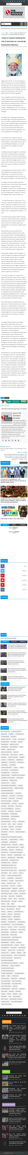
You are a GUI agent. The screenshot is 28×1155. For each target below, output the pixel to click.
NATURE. (3, 903)
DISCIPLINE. (20, 795)
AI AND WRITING (5, 741)
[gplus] (8, 1)
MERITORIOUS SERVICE (7, 893)
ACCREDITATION (5, 736)
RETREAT (13, 942)
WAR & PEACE (4, 999)
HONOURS (9, 855)
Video (20, 994)
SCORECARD (14, 947)
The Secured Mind (6, 986)
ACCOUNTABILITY (20, 734)
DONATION (15, 801)
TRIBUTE (3, 994)
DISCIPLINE (12, 795)
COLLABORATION (14, 770)
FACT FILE (3, 824)
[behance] (19, 1)
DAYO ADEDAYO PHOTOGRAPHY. (8, 785)
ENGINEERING (14, 813)
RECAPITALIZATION (16, 937)
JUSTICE (3, 875)
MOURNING (4, 898)
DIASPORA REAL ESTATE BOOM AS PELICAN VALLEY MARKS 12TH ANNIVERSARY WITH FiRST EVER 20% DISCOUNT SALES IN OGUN (17, 646)
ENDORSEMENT (5, 813)
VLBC (10, 996)
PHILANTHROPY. (12, 922)
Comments (23, 641)
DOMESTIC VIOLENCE (6, 801)
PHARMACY (4, 922)
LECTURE (11, 880)
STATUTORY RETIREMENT (7, 960)
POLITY (15, 927)
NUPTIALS (10, 911)
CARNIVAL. (22, 757)
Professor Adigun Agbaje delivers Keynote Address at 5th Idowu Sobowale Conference (17, 720)
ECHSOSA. (21, 803)
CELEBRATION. (19, 759)
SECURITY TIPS (20, 950)
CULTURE (13, 783)
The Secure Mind (5, 981)
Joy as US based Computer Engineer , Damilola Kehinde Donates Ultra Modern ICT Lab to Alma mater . (17, 712)
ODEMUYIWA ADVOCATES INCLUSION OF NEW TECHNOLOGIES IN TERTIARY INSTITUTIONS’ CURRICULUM (16, 689)
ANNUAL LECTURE (14, 744)
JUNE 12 (15, 873)
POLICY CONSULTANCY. (17, 924)
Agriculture (21, 739)
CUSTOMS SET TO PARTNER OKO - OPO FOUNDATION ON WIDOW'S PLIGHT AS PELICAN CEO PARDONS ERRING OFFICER (13, 481)
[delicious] (24, 1)
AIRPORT (20, 741)
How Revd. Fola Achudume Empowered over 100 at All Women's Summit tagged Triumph (17, 1056)
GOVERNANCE (4, 842)
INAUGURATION (11, 857)
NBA (8, 903)
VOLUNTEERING (16, 996)
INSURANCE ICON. (5, 862)
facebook (22, 524)
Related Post (5, 463)
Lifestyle (12, 885)
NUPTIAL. (3, 911)
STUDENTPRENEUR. (19, 973)
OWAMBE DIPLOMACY (6, 916)
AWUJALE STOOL (11, 749)
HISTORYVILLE (4, 852)
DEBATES (20, 785)
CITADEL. (22, 767)
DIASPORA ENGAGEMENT (7, 790)
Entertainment (5, 816)
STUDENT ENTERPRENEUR (7, 968)
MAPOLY (21, 888)
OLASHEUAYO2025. (18, 911)
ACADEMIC (11, 734)
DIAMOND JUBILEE (19, 788)
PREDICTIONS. (4, 929)
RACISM (21, 932)
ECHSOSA (14, 803)
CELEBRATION (11, 759)
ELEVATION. (18, 811)
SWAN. (8, 976)
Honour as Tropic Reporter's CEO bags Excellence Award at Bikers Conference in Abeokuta (17, 1120)
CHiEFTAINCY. (20, 762)
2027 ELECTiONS (5, 731)
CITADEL (16, 767)
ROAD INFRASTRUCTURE (7, 945)
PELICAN (10, 919)
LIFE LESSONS (4, 885)
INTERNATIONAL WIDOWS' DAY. (8, 865)
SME (24, 952)
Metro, (23, 49)
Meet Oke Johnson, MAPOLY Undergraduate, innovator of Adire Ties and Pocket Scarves (17, 1127)
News (12, 903)
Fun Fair (11, 831)
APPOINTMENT (4, 747)
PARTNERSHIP (16, 916)
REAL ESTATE (14, 934)
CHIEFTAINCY (12, 762)
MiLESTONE (22, 893)
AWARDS (3, 749)
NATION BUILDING (5, 901)
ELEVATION (11, 811)
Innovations (4, 860)
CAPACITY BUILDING (13, 757)
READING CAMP (5, 934)
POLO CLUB (22, 927)
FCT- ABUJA (4, 826)
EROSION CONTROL (6, 821)
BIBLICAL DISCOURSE (6, 752)
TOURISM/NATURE (5, 988)
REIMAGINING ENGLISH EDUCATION (9, 940)
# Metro (7, 398)
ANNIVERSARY (4, 744)
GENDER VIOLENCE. (20, 831)
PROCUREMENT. (5, 932)
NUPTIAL (18, 909)
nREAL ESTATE (21, 906)
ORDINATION (17, 914)
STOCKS (21, 963)
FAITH (9, 824)
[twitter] (6, 1)
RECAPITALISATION (5, 937)
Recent (5, 641)
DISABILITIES (4, 795)
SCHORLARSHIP (5, 947)
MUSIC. (15, 898)
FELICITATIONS (4, 829)
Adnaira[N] (23, 400)
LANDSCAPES (18, 878)
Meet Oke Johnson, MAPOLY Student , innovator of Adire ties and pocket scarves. (17, 1135)
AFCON (14, 739)
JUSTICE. (3, 878)
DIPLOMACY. (18, 793)
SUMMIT (3, 976)
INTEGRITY (14, 862)
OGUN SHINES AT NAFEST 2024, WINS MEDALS (12, 518)
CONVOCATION (13, 780)
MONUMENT (19, 896)
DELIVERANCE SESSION (7, 788)
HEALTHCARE (4, 849)
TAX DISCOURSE (5, 978)
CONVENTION (4, 780)
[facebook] (3, 1)
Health (22, 847)
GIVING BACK (4, 834)
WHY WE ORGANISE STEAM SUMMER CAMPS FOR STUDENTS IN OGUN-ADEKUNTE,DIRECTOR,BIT (17, 1048)
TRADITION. (22, 988)
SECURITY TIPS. (5, 952)
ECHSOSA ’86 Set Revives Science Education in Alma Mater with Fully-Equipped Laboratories (16, 662)
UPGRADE (15, 994)
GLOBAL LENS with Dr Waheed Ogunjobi (11, 837)
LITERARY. (19, 885)
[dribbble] (15, 1)
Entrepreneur (5, 819)
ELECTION (17, 808)
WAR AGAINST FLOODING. (16, 999)
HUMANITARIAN (18, 855)
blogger (5, 524)
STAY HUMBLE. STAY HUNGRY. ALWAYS (17, 1062)
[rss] (17, 1)
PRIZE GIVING (21, 929)
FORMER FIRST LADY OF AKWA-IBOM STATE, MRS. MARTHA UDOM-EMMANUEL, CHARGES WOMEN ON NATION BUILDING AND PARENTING (13, 500)
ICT (24, 855)
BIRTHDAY (16, 752)
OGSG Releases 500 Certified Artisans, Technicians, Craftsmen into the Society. (17, 697)
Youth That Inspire (6, 1004)
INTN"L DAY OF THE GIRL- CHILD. (9, 870)
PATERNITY (4, 919)
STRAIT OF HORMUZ (15, 965)
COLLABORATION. (5, 772)
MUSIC (10, 898)
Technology (14, 978)
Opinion (3, 914)
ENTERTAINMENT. (15, 816)
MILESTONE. (12, 896)
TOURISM (15, 986)
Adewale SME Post (6, 739)
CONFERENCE (19, 777)
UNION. (9, 994)
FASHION (20, 824)
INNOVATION (20, 857)
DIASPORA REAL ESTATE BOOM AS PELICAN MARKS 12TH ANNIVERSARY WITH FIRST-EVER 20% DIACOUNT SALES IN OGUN (17, 654)
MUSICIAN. (21, 898)
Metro (7, 33)
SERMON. (19, 952)
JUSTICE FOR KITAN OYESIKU (14, 875)
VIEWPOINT (4, 996)
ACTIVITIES (13, 736)
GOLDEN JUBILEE (14, 839)
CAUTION (3, 759)
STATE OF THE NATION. (6, 955)
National (14, 901)
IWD (10, 873)
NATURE (20, 901)
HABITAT (21, 844)
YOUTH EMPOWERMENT (16, 1001)
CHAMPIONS (4, 762)
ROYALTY (17, 945)
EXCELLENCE (21, 821)
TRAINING (11, 991)
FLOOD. (12, 829)
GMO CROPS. (4, 839)
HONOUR (3, 855)
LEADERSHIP (4, 880)
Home (2, 33)
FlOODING (18, 829)
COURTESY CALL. (5, 783)
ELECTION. (3, 811)
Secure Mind (22, 947)
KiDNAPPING (10, 878)
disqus (14, 524)
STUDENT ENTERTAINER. (7, 973)
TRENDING (18, 991)
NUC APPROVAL (10, 909)
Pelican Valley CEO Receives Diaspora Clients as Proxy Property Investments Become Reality (17, 670)
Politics (3, 927)
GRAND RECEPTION (5, 844)
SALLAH (22, 945)
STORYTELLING (4, 965)
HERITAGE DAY (19, 849)
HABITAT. (3, 847)
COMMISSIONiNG (5, 775)
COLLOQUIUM (15, 772)
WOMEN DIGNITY (5, 1001)
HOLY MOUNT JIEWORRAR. (16, 852)
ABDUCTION (4, 734)
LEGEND (3, 883)
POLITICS (10, 927)
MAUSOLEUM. (22, 891)
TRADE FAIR (14, 988)
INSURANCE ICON (14, 860)
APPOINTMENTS (14, 747)
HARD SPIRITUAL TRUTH (13, 847)
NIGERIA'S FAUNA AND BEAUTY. (8, 906)
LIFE (19, 883)
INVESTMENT (4, 873)
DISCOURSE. (19, 798)
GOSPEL (21, 839)
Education (18, 806)
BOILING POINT (5, 754)
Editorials (11, 806)
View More (24, 462)
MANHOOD (15, 888)
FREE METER (4, 831)
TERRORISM (22, 978)
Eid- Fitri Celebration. (7, 808)
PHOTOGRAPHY (21, 922)
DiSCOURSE (4, 798)
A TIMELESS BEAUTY (16, 731)
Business (3, 757)
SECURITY (3, 950)
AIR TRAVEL (13, 741)
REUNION (19, 942)
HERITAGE (11, 849)
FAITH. (14, 824)
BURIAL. (21, 754)
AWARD (21, 747)
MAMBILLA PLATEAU (6, 888)
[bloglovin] (12, 1)
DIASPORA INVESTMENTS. (7, 793)
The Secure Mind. (16, 983)
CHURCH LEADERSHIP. (6, 767)
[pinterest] (10, 1)
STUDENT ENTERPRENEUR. (7, 970)
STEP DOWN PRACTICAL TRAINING (9, 963)
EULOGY (14, 821)
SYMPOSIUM (15, 976)
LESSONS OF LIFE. (11, 883)
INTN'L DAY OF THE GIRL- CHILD (9, 867)
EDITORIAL (3, 806)
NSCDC (3, 909)
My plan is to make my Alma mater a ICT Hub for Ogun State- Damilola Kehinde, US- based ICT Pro (17, 705)
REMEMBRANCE (5, 942)
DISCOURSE (12, 798)
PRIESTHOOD (13, 929)
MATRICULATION (5, 891)
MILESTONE (4, 896)
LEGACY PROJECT (19, 880)
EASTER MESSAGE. (5, 803)
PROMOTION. (14, 932)
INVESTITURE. (22, 870)
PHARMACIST (17, 919)
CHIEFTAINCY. (4, 765)
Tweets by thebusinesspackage (8, 638)
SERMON (13, 952)
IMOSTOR (3, 857)
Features (11, 826)
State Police (17, 958)
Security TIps (11, 950)
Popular (14, 641)
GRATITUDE (15, 844)
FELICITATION (18, 826)
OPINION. (10, 914)
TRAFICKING (4, 991)
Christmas (12, 765)
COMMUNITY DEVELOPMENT (18, 775)
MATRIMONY (14, 891)
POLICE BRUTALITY (5, 924)
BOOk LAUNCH (14, 754)
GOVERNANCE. (13, 842)
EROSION (13, 819)
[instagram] (21, 1)
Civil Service (4, 770)
